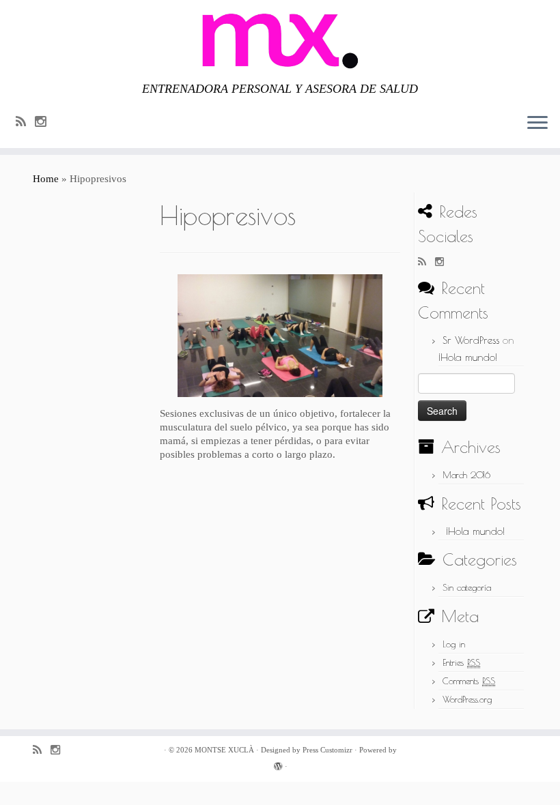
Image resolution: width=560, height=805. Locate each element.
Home (46, 178)
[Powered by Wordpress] (278, 764)
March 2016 (466, 474)
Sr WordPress (471, 340)
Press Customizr (327, 750)
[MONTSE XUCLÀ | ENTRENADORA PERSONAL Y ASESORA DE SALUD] (280, 41)
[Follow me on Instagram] (45, 122)
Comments (469, 680)
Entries (461, 662)
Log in (454, 644)
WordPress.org (467, 699)
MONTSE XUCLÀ (224, 750)
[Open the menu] (537, 123)
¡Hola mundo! (467, 357)
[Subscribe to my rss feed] (25, 122)
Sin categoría (467, 587)
